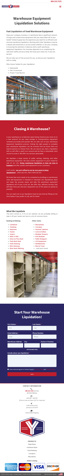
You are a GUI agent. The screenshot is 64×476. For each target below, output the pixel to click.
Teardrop (13, 227)
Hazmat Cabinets (41, 229)
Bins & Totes (40, 246)
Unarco (12, 234)
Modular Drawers (41, 234)
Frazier (12, 232)
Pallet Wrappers (41, 239)
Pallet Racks (32, 444)
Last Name (36, 324)
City (25, 342)
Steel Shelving (15, 244)
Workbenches (40, 244)
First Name (12, 324)
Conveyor (38, 227)
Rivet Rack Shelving (17, 248)
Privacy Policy (50, 369)
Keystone (13, 229)
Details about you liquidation (18, 353)
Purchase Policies (36, 474)
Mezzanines (39, 225)
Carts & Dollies (40, 232)
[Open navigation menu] (60, 6)
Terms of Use (39, 369)
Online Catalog (32, 461)
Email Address (13, 333)
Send (32, 374)
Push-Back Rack (15, 241)
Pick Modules (40, 236)
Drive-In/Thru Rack (16, 239)
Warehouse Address (15, 342)
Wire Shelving (15, 246)
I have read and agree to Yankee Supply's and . (32, 369)
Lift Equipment (40, 241)
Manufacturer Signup (50, 474)
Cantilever (13, 225)
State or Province (47, 342)
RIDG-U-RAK (14, 236)
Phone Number (38, 333)
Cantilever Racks (32, 447)
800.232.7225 (56, 1)
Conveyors (32, 453)
